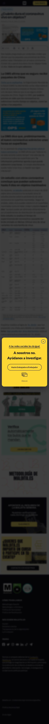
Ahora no (24, 381)
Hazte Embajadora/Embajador (24, 367)
